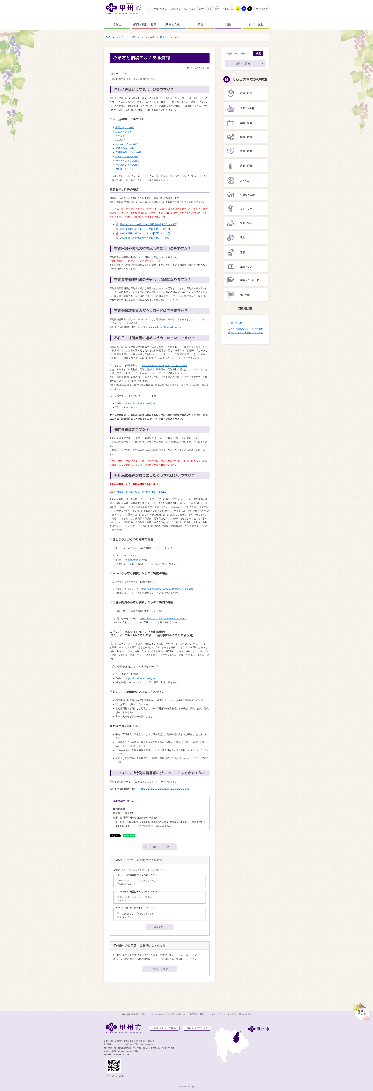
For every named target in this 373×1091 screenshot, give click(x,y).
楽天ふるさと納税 (124, 127)
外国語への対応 (197, 1014)
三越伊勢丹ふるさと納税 (128, 152)
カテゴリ (121, 37)
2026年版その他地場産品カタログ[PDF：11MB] (145, 237)
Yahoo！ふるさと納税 (126, 156)
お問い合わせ (235, 323)
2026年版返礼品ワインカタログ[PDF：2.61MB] (145, 233)
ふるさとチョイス (124, 131)
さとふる (120, 135)
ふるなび (120, 139)
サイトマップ (214, 1014)
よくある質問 (229, 1014)
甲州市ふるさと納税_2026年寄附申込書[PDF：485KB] (148, 224)
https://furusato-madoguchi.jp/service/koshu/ (160, 327)
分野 (133, 37)
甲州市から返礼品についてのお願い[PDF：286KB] (140, 491)
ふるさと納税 (148, 37)
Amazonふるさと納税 (126, 144)
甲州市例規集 (245, 1014)
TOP (108, 37)
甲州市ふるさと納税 (169, 37)
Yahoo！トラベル (124, 168)
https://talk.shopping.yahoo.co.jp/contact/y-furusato (167, 589)
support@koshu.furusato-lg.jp (139, 403)
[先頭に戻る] (361, 1010)
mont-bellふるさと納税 (127, 160)
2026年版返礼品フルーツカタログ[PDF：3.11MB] (146, 228)
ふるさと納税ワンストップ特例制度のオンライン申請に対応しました (245, 332)
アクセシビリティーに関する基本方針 (169, 1014)
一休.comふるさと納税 (127, 164)
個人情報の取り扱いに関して (135, 1014)
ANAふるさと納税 (124, 148)
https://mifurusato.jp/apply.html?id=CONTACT (163, 618)
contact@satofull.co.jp (135, 559)
